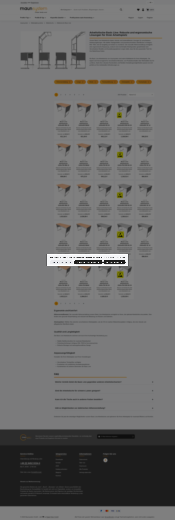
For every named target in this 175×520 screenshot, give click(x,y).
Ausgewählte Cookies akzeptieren (88, 262)
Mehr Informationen (118, 257)
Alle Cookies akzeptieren (114, 262)
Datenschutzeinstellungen (61, 262)
